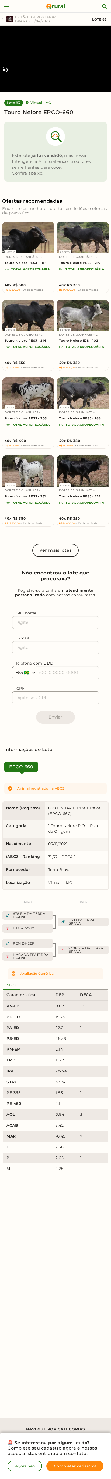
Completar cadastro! (75, 1466)
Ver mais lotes (55, 550)
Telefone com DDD (34, 663)
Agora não (25, 1466)
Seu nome (26, 613)
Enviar (55, 717)
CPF (20, 688)
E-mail (22, 638)
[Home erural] (55, 6)
